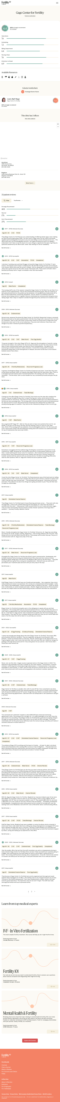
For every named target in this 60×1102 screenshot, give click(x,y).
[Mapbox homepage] (3, 158)
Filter (7, 200)
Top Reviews (17, 200)
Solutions (5, 1084)
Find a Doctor (6, 1067)
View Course (52, 945)
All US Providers (47, 1094)
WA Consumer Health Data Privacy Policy (30, 1094)
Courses (4, 1065)
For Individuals (6, 1089)
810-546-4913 (6, 177)
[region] (30, 141)
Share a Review (7, 1069)
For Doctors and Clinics (9, 1072)
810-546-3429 (6, 167)
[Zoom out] (58, 126)
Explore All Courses (30, 1040)
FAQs (3, 1074)
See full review (5, 248)
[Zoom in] (58, 124)
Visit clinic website (30, 118)
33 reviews (13, 29)
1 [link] (28, 891)
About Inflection (7, 1082)
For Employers (6, 1086)
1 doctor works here (30, 16)
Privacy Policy (14, 1094)
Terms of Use (5, 1094)
